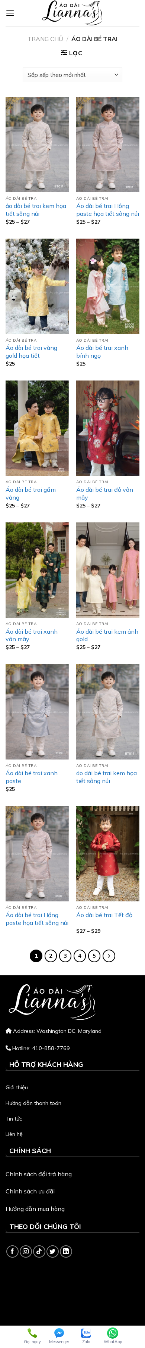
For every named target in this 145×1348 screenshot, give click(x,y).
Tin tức (14, 1118)
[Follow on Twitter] (52, 1251)
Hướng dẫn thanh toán (33, 1103)
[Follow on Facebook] (12, 1251)
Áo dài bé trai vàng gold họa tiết (31, 351)
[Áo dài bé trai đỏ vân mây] (107, 428)
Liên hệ (14, 1134)
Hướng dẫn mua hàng (35, 1208)
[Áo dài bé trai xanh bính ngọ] (107, 286)
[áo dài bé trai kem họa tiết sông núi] (37, 145)
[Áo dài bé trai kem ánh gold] (107, 570)
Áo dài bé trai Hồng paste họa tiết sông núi (107, 209)
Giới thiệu (17, 1087)
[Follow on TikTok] (39, 1251)
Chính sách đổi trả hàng (39, 1174)
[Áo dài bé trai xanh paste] (37, 712)
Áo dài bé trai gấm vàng (31, 493)
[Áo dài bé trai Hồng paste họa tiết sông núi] (107, 145)
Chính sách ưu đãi (30, 1191)
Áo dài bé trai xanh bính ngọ (102, 351)
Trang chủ (45, 39)
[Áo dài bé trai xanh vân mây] (37, 570)
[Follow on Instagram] (26, 1251)
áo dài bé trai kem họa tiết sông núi (36, 209)
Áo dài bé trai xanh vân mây (32, 635)
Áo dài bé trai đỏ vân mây (104, 493)
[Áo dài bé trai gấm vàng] (37, 428)
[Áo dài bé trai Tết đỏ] (107, 853)
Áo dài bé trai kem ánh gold (107, 635)
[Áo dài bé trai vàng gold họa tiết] (37, 286)
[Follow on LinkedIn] (66, 1251)
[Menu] (10, 13)
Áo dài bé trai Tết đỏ (104, 915)
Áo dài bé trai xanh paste (32, 777)
